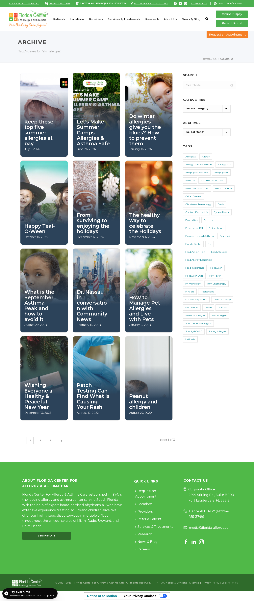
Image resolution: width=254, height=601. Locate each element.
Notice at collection (102, 596)
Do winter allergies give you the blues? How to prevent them (145, 130)
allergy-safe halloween (198, 164)
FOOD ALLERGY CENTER (24, 3)
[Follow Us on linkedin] (193, 542)
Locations (77, 19)
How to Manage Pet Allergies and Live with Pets (144, 308)
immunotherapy (216, 283)
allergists (190, 156)
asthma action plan (212, 180)
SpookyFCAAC (193, 331)
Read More (39, 149)
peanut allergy (222, 299)
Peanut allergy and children (143, 401)
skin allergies (219, 315)
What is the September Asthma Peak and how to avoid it (39, 305)
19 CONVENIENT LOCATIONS (151, 3)
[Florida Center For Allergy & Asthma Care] (27, 582)
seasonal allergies (195, 315)
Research (152, 19)
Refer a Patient (150, 519)
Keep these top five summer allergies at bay (38, 133)
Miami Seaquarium (196, 299)
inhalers (189, 291)
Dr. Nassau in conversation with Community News (92, 305)
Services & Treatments (124, 19)
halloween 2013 (194, 275)
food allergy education (198, 259)
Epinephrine (216, 228)
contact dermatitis (196, 212)
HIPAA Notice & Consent (172, 582)
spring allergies (217, 331)
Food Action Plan (195, 251)
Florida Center (193, 243)
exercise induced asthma (199, 235)
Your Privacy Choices (139, 596)
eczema (208, 220)
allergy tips (224, 164)
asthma (190, 180)
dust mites (191, 220)
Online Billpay (232, 14)
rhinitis (222, 307)
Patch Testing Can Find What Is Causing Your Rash (93, 396)
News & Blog (191, 19)
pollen (208, 307)
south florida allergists (198, 323)
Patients (59, 19)
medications (207, 291)
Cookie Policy (230, 582)
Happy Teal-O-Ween (39, 228)
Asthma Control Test (197, 188)
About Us (170, 19)
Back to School (223, 188)
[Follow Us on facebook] (186, 542)
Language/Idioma (230, 3)
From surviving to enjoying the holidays (93, 223)
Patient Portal (232, 23)
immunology (193, 283)
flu (209, 243)
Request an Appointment (227, 34)
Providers (96, 19)
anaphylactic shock (196, 172)
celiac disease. (193, 196)
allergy (206, 156)
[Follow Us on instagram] (201, 542)
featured (225, 235)
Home (207, 59)
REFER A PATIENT (59, 3)
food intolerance (194, 267)
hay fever (215, 275)
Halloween (216, 267)
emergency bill (194, 228)
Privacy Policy (210, 582)
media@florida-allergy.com (210, 528)
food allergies (219, 251)
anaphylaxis (221, 172)
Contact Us (199, 3)
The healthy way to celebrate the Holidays (145, 223)
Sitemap (194, 582)
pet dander (191, 307)
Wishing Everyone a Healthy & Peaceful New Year (38, 396)
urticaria (190, 339)
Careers (144, 549)
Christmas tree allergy (198, 204)
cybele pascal (221, 212)
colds (220, 204)
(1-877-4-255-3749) (103, 3)
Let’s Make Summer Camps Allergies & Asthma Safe (93, 133)
